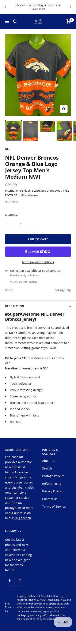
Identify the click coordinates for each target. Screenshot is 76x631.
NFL (7, 149)
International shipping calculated (25, 190)
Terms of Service (54, 506)
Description (14, 306)
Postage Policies (53, 476)
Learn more (38, 9)
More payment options (38, 262)
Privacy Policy (51, 491)
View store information (23, 282)
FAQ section (22, 518)
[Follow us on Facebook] (10, 580)
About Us (48, 461)
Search (47, 468)
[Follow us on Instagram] (19, 580)
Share (9, 290)
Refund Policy (51, 484)
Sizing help (63, 290)
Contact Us (49, 499)
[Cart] (68, 21)
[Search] (15, 21)
